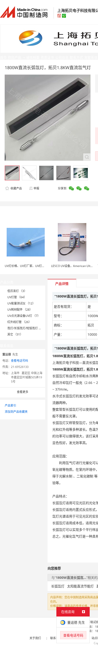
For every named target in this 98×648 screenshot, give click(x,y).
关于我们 (35, 638)
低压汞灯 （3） (17, 291)
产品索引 (10, 405)
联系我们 (56, 638)
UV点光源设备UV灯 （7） (23, 316)
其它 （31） (15, 334)
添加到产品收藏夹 (16, 412)
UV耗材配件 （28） (19, 310)
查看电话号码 (19, 361)
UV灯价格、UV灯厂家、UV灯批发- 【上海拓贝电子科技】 (41, 266)
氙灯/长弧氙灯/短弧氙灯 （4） (26, 328)
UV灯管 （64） (17, 297)
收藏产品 (16, 188)
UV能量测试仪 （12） (21, 303)
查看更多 (22, 392)
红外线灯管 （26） (19, 322)
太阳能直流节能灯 (80, 586)
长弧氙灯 (57, 586)
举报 (36, 188)
